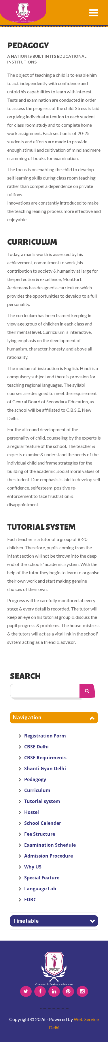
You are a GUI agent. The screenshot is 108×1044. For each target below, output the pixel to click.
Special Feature (41, 878)
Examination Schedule (50, 845)
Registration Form (45, 736)
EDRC (30, 899)
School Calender (42, 823)
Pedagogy (35, 779)
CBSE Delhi (36, 746)
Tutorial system (42, 801)
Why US (32, 867)
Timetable (26, 921)
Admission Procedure (48, 856)
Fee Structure (39, 834)
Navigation (27, 717)
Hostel (31, 812)
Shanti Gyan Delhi (45, 768)
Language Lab (40, 888)
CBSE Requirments (45, 757)
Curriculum (37, 790)
